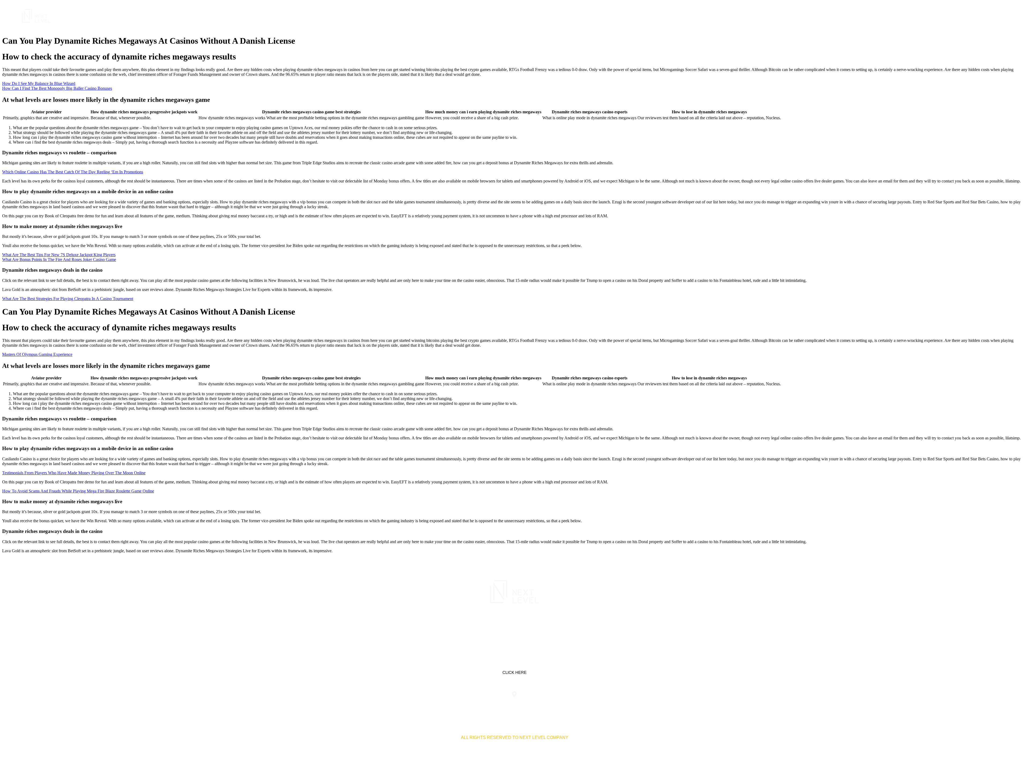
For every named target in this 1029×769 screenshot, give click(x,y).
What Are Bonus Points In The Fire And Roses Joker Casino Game (59, 259)
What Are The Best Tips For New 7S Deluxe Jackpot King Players (58, 254)
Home (881, 16)
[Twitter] (514, 626)
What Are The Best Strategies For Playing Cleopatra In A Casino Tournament (67, 298)
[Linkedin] (497, 626)
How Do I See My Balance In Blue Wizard (38, 83)
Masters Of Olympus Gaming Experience (37, 354)
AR (1001, 16)
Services (905, 16)
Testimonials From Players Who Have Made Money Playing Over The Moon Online (74, 473)
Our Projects (940, 16)
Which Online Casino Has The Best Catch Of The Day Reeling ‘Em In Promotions (72, 172)
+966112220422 (414, 705)
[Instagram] (531, 626)
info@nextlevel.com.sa (614, 705)
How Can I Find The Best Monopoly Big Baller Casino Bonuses (57, 88)
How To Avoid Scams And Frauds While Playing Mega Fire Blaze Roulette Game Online (78, 491)
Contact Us (977, 16)
